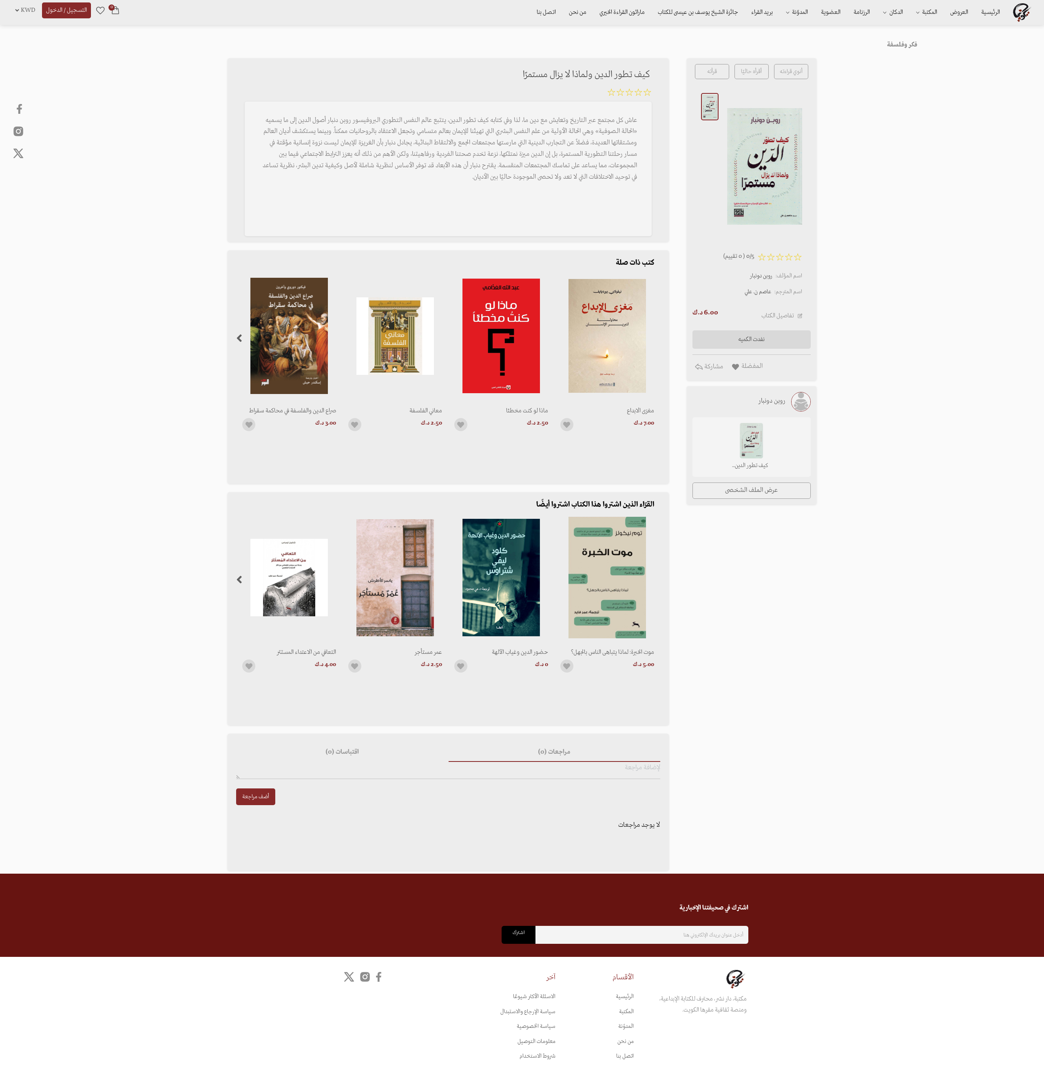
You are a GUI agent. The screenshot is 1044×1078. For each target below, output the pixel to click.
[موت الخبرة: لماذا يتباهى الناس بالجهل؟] (607, 578)
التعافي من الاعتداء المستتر (306, 652)
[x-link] (18, 153)
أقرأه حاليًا (751, 71)
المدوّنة (626, 1026)
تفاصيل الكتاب (777, 315)
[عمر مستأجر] (395, 578)
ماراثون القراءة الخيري (622, 12)
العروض (959, 12)
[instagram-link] (18, 131)
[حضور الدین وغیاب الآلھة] (501, 578)
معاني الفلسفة (425, 410)
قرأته (712, 71)
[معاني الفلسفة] (395, 336)
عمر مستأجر (428, 652)
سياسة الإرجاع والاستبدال (527, 1011)
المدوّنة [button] (799, 12)
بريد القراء (762, 12)
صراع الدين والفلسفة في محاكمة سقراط (292, 410)
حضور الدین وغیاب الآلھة (520, 652)
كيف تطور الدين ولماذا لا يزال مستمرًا (751, 466)
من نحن (577, 12)
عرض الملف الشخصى (751, 490)
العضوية (831, 12)
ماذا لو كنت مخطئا (527, 410)
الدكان (895, 12)
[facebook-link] (20, 109)
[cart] (115, 10)
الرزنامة (862, 12)
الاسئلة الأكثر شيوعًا (534, 996)
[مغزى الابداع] (607, 336)
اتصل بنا (546, 12)
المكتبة (929, 12)
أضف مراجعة (255, 796)
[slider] (629, 94)
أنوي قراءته (791, 71)
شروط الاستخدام (537, 1056)
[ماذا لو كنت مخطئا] (501, 336)
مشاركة (713, 367)
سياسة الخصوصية (536, 1026)
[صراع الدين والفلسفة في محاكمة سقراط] (289, 336)
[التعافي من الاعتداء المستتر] (289, 578)
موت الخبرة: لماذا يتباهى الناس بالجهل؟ (612, 652)
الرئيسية (990, 12)
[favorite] (100, 10)
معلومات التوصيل (536, 1041)
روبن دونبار (761, 276)
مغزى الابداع (640, 410)
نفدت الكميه (751, 339)
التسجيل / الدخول (66, 10)
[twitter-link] (349, 977)
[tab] (554, 752)
